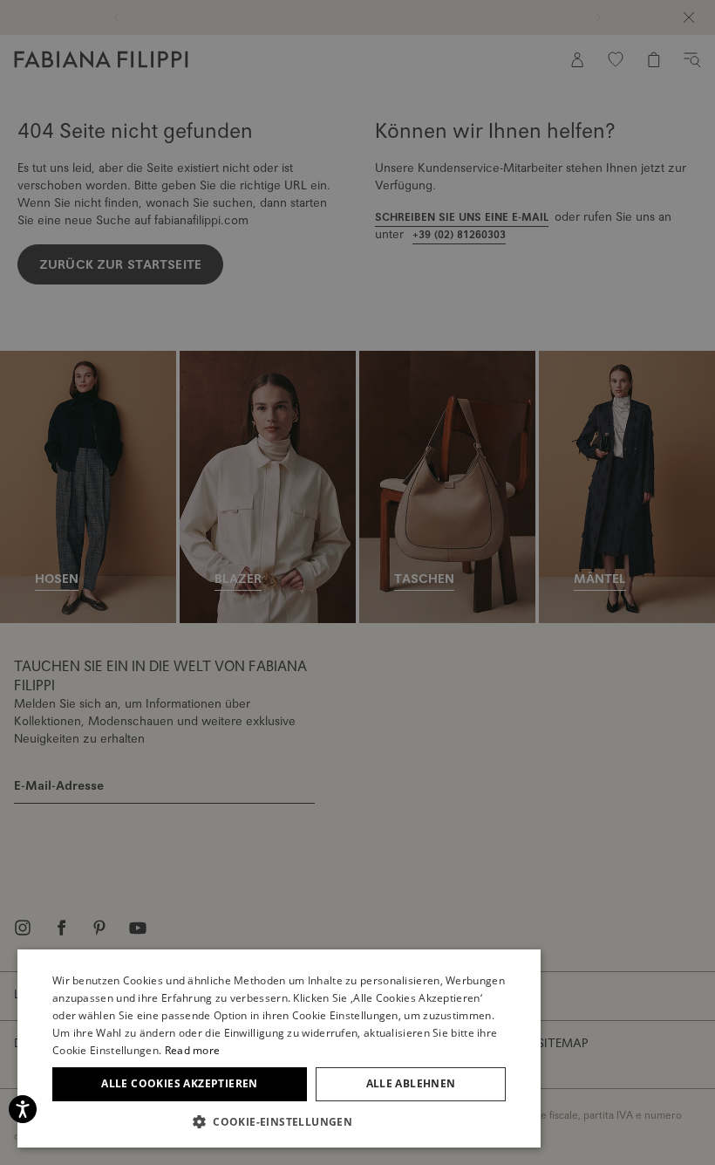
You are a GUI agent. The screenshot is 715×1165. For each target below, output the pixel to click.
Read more (193, 1050)
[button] (279, 1121)
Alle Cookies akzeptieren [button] (179, 1083)
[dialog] (357, 582)
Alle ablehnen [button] (411, 1083)
